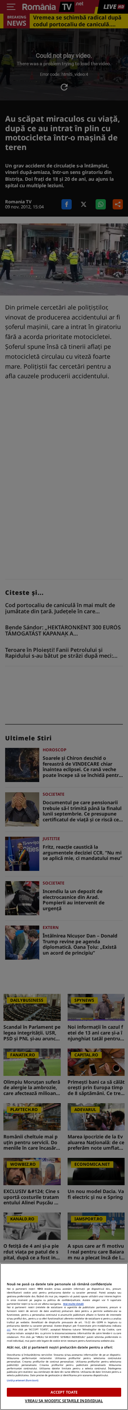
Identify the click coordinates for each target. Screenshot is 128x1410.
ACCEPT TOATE (64, 1392)
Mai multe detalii (73, 1303)
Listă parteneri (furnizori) (22, 1380)
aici (9, 1329)
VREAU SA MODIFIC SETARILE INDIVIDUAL (64, 1400)
